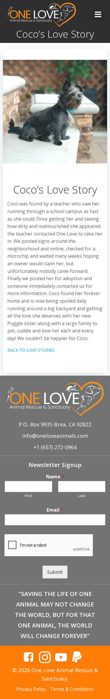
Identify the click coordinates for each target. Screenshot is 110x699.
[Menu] (98, 14)
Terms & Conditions (72, 689)
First (28, 495)
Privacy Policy (31, 689)
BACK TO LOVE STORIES (31, 350)
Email (55, 510)
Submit (55, 572)
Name (55, 477)
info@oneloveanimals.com (55, 435)
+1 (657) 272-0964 (55, 447)
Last (81, 495)
